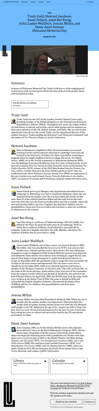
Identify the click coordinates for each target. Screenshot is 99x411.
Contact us (89, 402)
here (69, 396)
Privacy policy (69, 407)
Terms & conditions (78, 407)
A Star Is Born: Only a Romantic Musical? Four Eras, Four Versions (71, 386)
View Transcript (82, 76)
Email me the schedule (66, 402)
